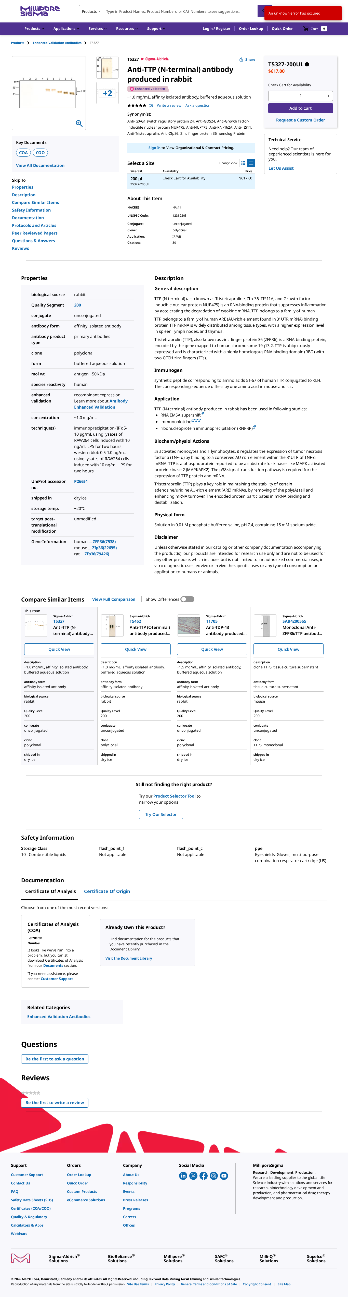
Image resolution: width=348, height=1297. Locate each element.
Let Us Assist (281, 168)
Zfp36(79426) (97, 554)
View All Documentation (40, 165)
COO (40, 152)
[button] (216, 28)
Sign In (154, 147)
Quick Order (282, 28)
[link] (36, 1174)
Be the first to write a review (56, 1104)
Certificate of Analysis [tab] (50, 891)
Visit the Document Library (128, 958)
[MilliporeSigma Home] (40, 11)
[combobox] (175, 11)
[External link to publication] (202, 414)
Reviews (20, 248)
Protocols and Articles (34, 225)
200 (77, 305)
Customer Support (57, 978)
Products (17, 43)
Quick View (59, 649)
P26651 (81, 481)
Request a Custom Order (300, 120)
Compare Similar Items (35, 202)
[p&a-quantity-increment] (329, 96)
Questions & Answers (33, 240)
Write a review (169, 105)
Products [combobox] (89, 11)
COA (23, 152)
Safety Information (31, 210)
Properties (22, 187)
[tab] (22, 43)
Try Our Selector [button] (161, 814)
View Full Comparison (113, 599)
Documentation (28, 218)
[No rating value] (138, 105)
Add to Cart (300, 108)
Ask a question (197, 105)
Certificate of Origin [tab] (107, 891)
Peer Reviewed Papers (35, 233)
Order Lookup (251, 28)
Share (250, 59)
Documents (53, 965)
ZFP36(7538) (104, 541)
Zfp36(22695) (104, 547)
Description (23, 195)
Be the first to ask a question (54, 1059)
